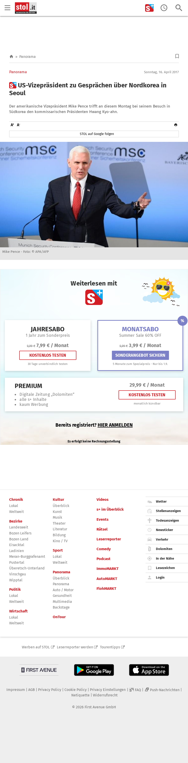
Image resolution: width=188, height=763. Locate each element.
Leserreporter (109, 539)
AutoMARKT (107, 579)
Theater (59, 523)
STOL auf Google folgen (97, 134)
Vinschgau (17, 574)
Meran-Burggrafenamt (27, 556)
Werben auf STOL (36, 647)
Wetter (161, 501)
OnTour (59, 617)
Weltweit (16, 512)
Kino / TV (60, 541)
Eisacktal (16, 545)
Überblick (61, 506)
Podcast (104, 559)
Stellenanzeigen (168, 511)
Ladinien (16, 551)
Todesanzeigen (167, 520)
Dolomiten (164, 549)
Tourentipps (110, 647)
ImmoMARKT (108, 568)
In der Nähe (165, 558)
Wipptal (15, 580)
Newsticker (164, 530)
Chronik (16, 499)
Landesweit (18, 527)
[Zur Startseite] (11, 56)
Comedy (104, 549)
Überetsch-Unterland (27, 568)
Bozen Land (18, 539)
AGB (31, 690)
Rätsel (102, 529)
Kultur (58, 499)
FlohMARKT (106, 588)
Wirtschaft (18, 611)
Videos (102, 499)
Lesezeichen (165, 568)
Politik (15, 589)
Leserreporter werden (75, 647)
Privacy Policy (49, 690)
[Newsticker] (164, 8)
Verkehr (162, 539)
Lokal (13, 506)
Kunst (57, 512)
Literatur (60, 529)
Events (102, 519)
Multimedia (62, 601)
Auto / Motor (63, 590)
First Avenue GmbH (100, 707)
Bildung (59, 535)
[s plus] (149, 8)
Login (160, 577)
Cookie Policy (75, 690)
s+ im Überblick (110, 509)
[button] (177, 56)
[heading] (94, 89)
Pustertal (16, 562)
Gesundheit (62, 595)
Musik (57, 517)
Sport (58, 550)
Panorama (27, 56)
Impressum (15, 690)
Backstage (61, 607)
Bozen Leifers (20, 533)
